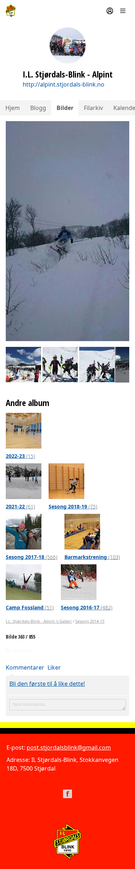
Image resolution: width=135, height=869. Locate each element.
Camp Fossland (30, 607)
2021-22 (20, 506)
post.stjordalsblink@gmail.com (69, 747)
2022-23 (20, 456)
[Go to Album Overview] (23, 430)
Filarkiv (93, 108)
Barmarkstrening (92, 556)
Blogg (38, 108)
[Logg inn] (109, 10)
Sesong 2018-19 (73, 506)
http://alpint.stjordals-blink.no (63, 84)
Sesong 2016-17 (86, 607)
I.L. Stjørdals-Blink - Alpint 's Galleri (39, 621)
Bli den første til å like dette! (47, 684)
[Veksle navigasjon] (122, 10)
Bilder (65, 108)
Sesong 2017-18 (31, 556)
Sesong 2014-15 (89, 621)
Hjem (12, 108)
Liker (54, 667)
